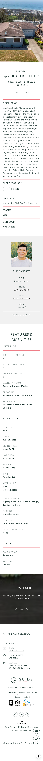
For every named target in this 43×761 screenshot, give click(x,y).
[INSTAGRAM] (15, 714)
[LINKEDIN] (21, 714)
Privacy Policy (32, 743)
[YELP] (27, 714)
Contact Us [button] (21, 609)
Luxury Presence (21, 730)
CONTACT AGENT (21, 315)
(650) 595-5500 (14, 658)
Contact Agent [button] (21, 92)
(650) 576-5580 (21, 290)
